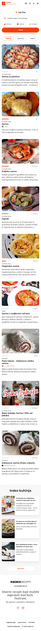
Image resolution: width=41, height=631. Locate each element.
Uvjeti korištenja (13, 626)
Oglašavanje (11, 622)
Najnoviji (20, 38)
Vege (3, 311)
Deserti (5, 358)
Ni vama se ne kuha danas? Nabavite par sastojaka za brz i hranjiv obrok (26, 523)
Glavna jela (6, 74)
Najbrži (32, 38)
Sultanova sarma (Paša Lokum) (18, 463)
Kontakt (32, 622)
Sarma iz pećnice (11, 76)
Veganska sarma (10, 266)
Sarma (5, 124)
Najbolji (8, 38)
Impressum (22, 622)
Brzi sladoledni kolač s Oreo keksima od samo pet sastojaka (26, 547)
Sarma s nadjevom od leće (16, 313)
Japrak (5, 219)
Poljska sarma (9, 171)
